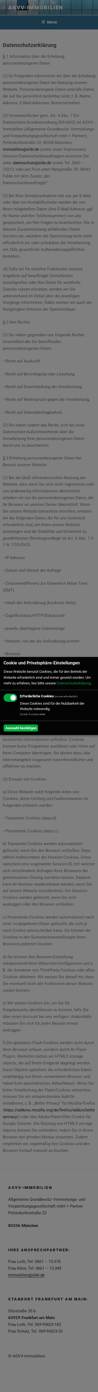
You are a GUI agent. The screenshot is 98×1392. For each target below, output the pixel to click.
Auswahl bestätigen (20, 728)
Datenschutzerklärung (74, 683)
